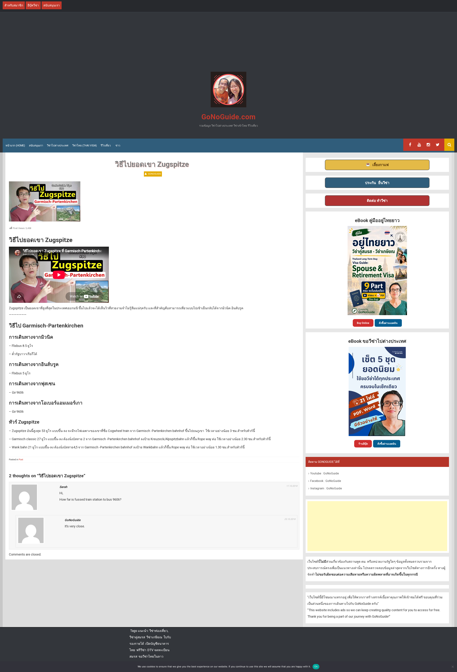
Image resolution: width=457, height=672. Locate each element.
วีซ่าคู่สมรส (137, 637)
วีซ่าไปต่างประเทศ (57, 145)
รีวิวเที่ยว (106, 145)
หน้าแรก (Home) (15, 145)
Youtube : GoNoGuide (324, 473)
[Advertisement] (228, 42)
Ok (316, 666)
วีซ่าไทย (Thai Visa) (84, 145)
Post (21, 459)
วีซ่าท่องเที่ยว (158, 631)
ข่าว (117, 145)
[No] (452, 666)
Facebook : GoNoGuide (325, 481)
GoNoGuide (154, 173)
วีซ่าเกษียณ (154, 637)
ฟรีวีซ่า (141, 650)
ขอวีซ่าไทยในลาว (151, 656)
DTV (150, 650)
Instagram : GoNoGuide (326, 488)
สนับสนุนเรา (36, 145)
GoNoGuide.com (228, 117)
